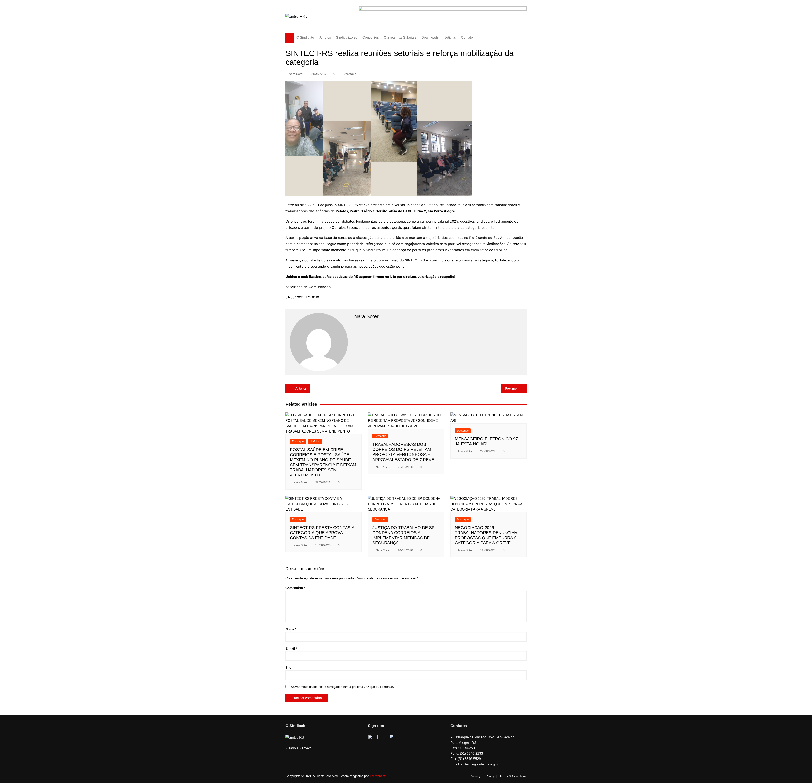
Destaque (349, 73)
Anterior (300, 388)
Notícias (450, 37)
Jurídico (325, 37)
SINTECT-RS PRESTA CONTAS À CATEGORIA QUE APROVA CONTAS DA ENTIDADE (322, 532)
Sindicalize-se (346, 37)
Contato (467, 37)
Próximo (511, 388)
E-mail (291, 648)
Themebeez (377, 776)
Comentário (295, 588)
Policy (490, 776)
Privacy (475, 776)
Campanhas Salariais (400, 37)
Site (288, 667)
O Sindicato (305, 37)
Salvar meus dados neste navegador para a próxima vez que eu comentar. (342, 687)
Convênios (370, 37)
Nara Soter (296, 73)
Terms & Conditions (513, 776)
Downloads (430, 37)
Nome (290, 629)
